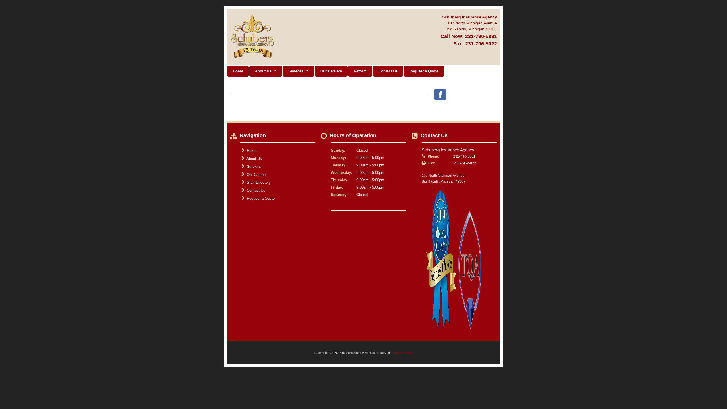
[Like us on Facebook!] (440, 94)
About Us (254, 158)
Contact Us (388, 71)
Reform (360, 71)
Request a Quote (424, 71)
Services (253, 166)
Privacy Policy (403, 352)
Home (238, 71)
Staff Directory (258, 182)
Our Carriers (331, 71)
